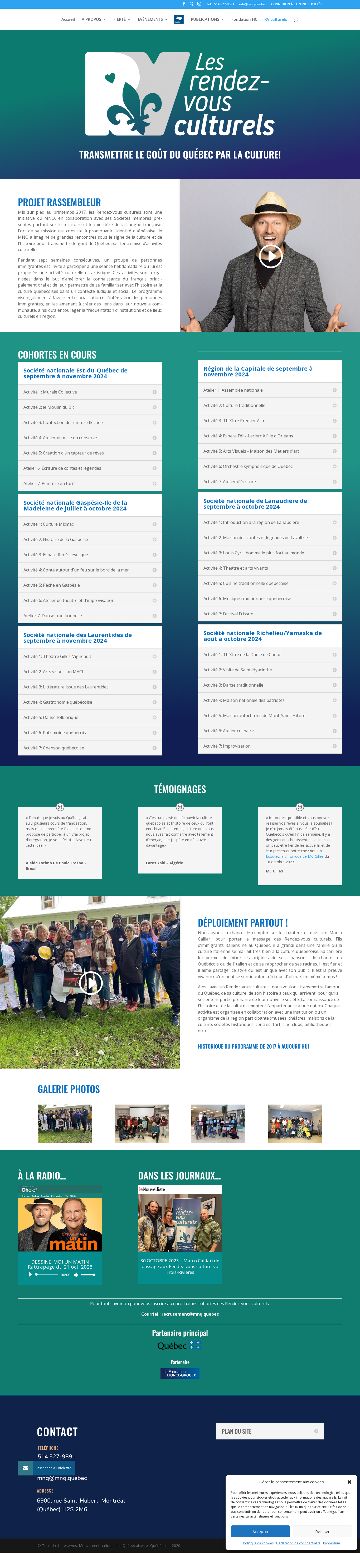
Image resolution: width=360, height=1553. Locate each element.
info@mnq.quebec (252, 4)
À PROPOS (91, 19)
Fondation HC (244, 19)
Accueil (68, 19)
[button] (349, 1482)
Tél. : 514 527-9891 (220, 4)
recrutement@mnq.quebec (190, 1314)
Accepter (260, 1531)
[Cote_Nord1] (218, 1141)
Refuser (322, 1531)
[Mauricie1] (65, 1141)
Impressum (331, 1543)
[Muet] (76, 1275)
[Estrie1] (295, 1141)
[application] (60, 1274)
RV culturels (275, 19)
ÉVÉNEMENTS (150, 19)
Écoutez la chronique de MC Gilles (295, 856)
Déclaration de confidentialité (298, 1543)
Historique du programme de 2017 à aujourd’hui (253, 1046)
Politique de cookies (258, 1543)
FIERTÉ (119, 19)
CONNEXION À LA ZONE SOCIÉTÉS (296, 4)
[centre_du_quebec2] (142, 1141)
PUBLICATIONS (205, 19)
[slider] (86, 1274)
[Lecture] (30, 1274)
